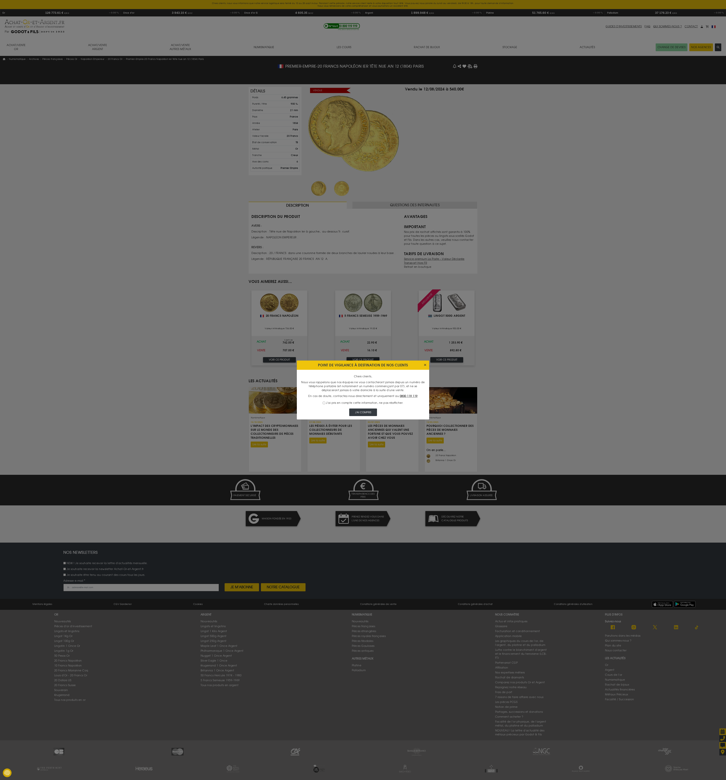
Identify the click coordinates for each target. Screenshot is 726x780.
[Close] (425, 365)
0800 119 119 (409, 396)
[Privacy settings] (7, 772)
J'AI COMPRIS (363, 412)
